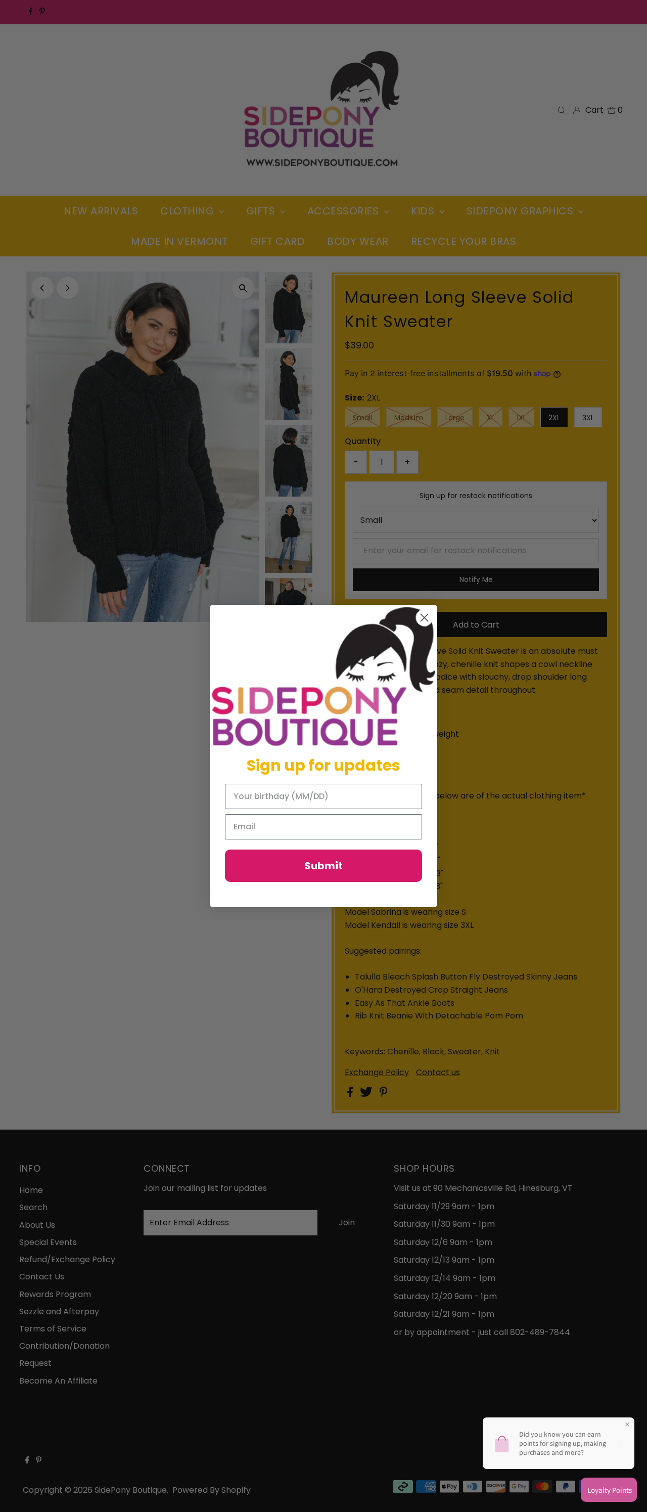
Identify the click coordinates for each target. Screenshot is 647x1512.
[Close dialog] (424, 618)
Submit (323, 866)
